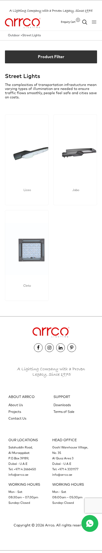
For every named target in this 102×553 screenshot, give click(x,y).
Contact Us (17, 418)
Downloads (62, 405)
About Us (15, 405)
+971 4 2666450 (25, 469)
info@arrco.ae (18, 475)
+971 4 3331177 (68, 469)
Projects (14, 412)
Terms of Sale (63, 412)
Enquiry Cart (70, 22)
